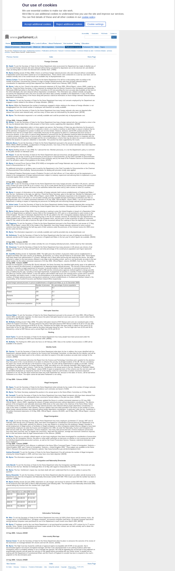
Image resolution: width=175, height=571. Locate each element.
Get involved (68, 43)
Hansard (60, 50)
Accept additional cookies (37, 24)
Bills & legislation (48, 47)
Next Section (11, 564)
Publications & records (73, 47)
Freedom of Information (35, 567)
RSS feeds (104, 33)
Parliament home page (19, 50)
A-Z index (9, 567)
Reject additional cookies (69, 24)
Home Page (92, 57)
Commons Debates (70, 50)
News (97, 47)
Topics (102, 47)
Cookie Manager (72, 568)
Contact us (113, 33)
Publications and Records (49, 50)
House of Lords (26, 47)
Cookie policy (80, 566)
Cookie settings (95, 24)
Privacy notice (71, 566)
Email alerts (95, 33)
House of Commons (12, 47)
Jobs (45, 567)
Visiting (77, 43)
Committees (60, 47)
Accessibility (85, 33)
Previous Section (12, 57)
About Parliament (55, 43)
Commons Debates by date (85, 50)
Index (51, 57)
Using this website (54, 567)
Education (85, 43)
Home (8, 43)
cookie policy (88, 17)
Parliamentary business (21, 43)
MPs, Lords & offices (39, 43)
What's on (36, 47)
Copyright (64, 567)
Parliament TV (88, 47)
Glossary (16, 567)
